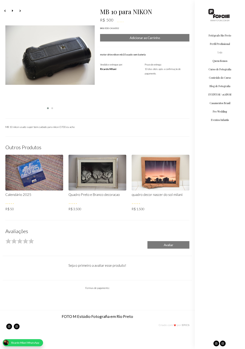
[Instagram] (216, 343)
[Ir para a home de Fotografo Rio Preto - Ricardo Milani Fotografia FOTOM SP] (220, 15)
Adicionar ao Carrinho (145, 38)
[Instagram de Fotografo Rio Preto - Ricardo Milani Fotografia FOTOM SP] (9, 326)
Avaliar (168, 245)
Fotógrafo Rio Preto (220, 35)
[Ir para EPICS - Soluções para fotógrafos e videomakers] (174, 324)
